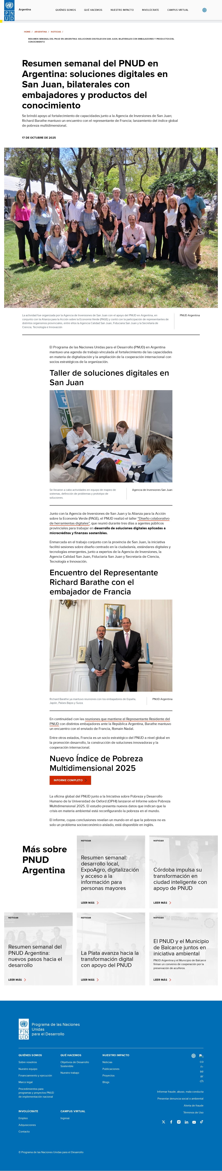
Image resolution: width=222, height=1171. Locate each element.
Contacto (24, 1132)
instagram (179, 1122)
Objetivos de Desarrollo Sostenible (75, 1064)
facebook (171, 1122)
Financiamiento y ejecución (35, 1075)
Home (27, 32)
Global (204, 10)
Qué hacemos (93, 10)
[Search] (201, 1068)
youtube (194, 1122)
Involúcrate (150, 10)
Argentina (25, 9)
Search (211, 10)
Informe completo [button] (68, 780)
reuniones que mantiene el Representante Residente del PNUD (110, 721)
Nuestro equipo (28, 1069)
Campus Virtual (178, 10)
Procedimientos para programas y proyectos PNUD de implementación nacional (36, 1093)
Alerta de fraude (193, 1106)
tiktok (201, 1122)
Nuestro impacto (122, 10)
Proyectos (108, 1075)
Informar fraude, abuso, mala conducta (180, 1092)
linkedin (186, 1122)
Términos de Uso (193, 1112)
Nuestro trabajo (70, 1073)
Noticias (56, 32)
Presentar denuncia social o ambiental (180, 1099)
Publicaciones (111, 1069)
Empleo (23, 1118)
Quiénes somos (66, 10)
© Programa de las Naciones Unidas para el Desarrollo (51, 1152)
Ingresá (65, 1118)
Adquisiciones (27, 1125)
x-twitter (163, 1122)
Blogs (106, 1082)
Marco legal (26, 1082)
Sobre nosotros (28, 1062)
